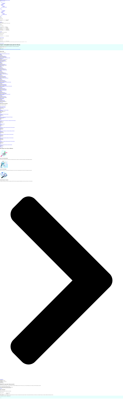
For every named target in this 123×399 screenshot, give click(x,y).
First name (7, 27)
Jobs (1, 2)
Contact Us (4, 6)
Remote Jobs (4, 10)
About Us (4, 13)
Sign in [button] (6, 32)
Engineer (1, 49)
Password (7, 20)
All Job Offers (1, 102)
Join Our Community (5, 14)
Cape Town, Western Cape (2, 107)
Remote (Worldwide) (2, 82)
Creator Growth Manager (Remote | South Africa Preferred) (6, 144)
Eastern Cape (1, 138)
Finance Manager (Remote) (3, 106)
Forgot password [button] (1, 22)
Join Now (1, 388)
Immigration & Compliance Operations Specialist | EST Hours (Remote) (7, 127)
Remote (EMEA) (1, 58)
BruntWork (5, 56)
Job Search (4, 3)
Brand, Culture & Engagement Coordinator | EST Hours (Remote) (6, 134)
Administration (7, 49)
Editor (19, 49)
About (2, 5)
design (2, 49)
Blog (1, 7)
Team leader (10, 49)
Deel (4, 60)
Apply (0, 119)
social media (4, 49)
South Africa (1, 110)
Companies (2, 4)
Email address (7, 29)
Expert (15, 49)
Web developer (13, 49)
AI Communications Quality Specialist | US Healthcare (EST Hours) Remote (8, 120)
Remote (1, 54)
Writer (17, 49)
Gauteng (1, 124)
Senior (18, 49)
